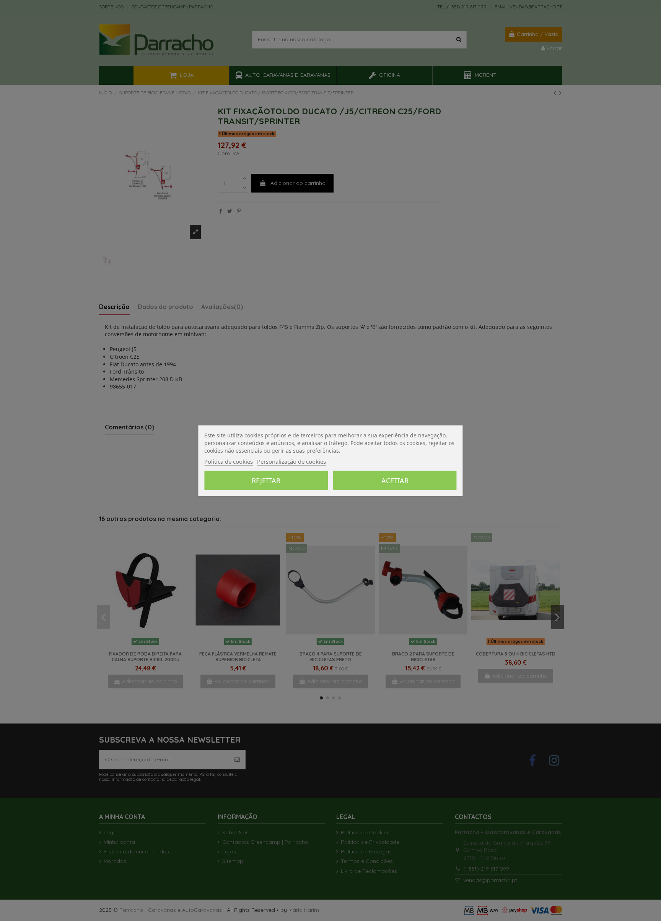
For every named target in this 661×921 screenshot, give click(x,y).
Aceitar (395, 480)
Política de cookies (228, 461)
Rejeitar (266, 480)
